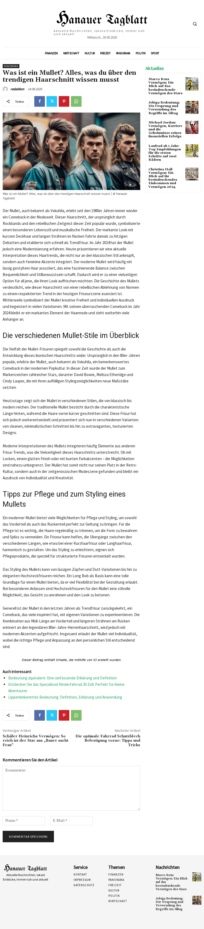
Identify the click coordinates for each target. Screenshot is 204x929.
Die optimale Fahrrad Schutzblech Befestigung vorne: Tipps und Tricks (107, 741)
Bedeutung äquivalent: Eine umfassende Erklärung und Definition (62, 677)
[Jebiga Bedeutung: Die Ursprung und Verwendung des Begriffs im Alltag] (191, 107)
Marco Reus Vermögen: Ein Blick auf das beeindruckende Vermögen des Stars (165, 86)
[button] (194, 23)
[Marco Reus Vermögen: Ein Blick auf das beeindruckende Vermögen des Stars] (191, 83)
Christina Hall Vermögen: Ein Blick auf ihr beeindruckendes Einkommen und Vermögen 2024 (162, 178)
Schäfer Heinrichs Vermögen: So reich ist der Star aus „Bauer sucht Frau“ (35, 741)
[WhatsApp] (76, 101)
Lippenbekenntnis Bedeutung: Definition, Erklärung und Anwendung (65, 697)
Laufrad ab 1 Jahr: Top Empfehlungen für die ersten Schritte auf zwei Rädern (164, 153)
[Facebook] (39, 101)
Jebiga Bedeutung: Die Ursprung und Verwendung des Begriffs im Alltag (164, 108)
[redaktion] (6, 89)
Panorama (11, 66)
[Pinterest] (64, 101)
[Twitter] (51, 101)
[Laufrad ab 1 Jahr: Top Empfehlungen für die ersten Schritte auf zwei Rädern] (191, 150)
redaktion (17, 89)
